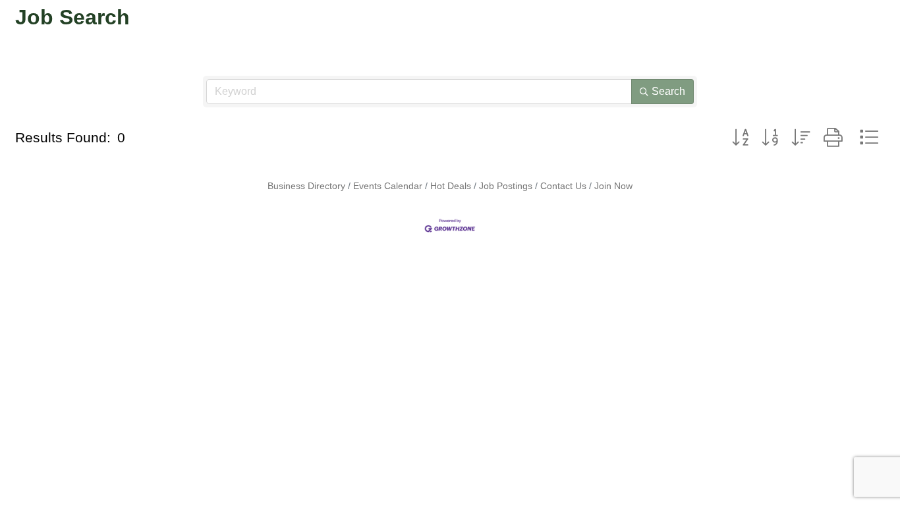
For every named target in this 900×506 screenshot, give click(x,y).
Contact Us (563, 186)
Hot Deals (450, 186)
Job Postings (505, 186)
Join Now (613, 186)
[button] (740, 138)
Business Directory (306, 186)
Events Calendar (387, 186)
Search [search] (668, 91)
